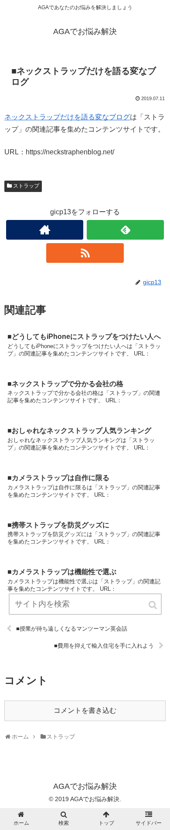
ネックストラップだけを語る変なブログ (67, 117)
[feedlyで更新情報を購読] (125, 230)
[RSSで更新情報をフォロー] (85, 253)
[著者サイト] (45, 230)
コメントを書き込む (85, 710)
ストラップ (26, 186)
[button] (153, 605)
